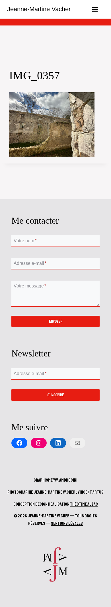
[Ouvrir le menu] (95, 9)
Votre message (30, 285)
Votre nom (25, 241)
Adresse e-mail (30, 263)
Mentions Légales (67, 523)
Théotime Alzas (84, 504)
